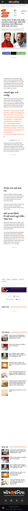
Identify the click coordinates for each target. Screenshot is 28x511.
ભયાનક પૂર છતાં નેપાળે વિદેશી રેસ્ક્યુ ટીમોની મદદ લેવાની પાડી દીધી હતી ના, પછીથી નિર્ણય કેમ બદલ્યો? (17, 337)
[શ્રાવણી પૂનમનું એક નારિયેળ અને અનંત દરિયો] (4, 392)
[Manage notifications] (3, 508)
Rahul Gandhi (14, 279)
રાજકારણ (5, 16)
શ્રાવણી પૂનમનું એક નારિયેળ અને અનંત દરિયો (17, 390)
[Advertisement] (14, 170)
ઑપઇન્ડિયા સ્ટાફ (23, 12)
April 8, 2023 (17, 140)
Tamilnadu (4, 281)
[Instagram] (11, 501)
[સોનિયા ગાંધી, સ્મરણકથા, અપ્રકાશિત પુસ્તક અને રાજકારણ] (4, 347)
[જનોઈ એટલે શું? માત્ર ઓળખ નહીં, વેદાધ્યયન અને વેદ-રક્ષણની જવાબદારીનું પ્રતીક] (4, 365)
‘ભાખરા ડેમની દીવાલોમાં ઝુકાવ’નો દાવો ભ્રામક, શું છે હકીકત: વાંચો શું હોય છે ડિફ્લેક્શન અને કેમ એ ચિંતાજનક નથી (17, 373)
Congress (8, 279)
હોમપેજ (2, 5)
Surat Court (21, 279)
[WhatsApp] (22, 501)
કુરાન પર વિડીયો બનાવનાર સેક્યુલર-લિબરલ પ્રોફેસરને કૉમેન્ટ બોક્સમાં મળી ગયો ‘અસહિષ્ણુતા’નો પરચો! (17, 355)
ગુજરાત (3, 464)
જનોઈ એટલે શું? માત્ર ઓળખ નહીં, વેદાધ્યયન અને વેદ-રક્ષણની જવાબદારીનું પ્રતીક (17, 364)
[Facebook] (6, 501)
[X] (17, 501)
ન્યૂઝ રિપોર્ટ (7, 5)
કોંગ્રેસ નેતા (18, 82)
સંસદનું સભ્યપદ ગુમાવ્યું (19, 239)
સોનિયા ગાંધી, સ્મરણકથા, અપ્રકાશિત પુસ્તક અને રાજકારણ (17, 345)
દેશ (3, 10)
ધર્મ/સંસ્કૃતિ (3, 472)
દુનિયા (3, 449)
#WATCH (6, 111)
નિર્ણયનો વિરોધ (10, 102)
